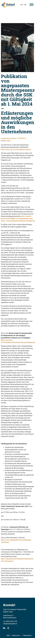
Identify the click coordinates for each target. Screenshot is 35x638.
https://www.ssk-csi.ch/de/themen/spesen (16, 149)
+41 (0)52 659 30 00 (10, 621)
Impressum (16, 635)
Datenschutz (27, 635)
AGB (8, 635)
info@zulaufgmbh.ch (10, 624)
